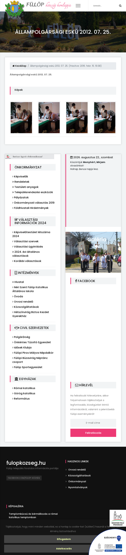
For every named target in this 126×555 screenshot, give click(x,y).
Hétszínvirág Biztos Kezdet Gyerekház (30, 314)
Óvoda (18, 296)
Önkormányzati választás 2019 (33, 203)
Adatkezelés (64, 548)
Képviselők (20, 176)
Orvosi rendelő (23, 302)
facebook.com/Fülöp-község (24, 478)
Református (21, 399)
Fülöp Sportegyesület (27, 367)
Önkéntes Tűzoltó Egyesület (32, 342)
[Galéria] (93, 252)
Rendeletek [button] (21, 182)
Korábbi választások (27, 261)
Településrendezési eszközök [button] (33, 192)
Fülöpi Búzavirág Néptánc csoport (30, 360)
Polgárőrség (21, 337)
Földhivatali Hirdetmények (31, 208)
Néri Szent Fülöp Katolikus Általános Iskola (30, 289)
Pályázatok (21, 197)
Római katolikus (24, 388)
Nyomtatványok (77, 487)
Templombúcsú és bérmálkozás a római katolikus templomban (33, 515)
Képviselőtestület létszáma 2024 (31, 234)
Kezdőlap (20, 65)
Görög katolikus (24, 393)
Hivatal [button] (19, 282)
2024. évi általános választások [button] (26, 254)
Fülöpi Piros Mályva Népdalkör (33, 353)
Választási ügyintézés (28, 247)
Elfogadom (64, 539)
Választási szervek (26, 241)
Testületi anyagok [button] (26, 187)
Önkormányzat (77, 481)
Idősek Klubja (22, 347)
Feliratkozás (93, 433)
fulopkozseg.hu (26, 463)
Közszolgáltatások (26, 307)
